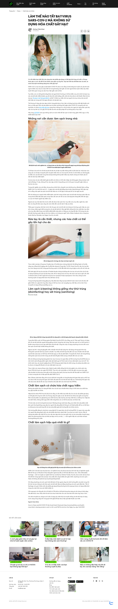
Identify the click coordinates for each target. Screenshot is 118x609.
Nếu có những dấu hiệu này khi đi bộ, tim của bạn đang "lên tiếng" (92, 566)
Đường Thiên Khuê (38, 29)
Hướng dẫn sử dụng (54, 581)
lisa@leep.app (22, 588)
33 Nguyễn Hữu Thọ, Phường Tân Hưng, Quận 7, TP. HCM (31, 581)
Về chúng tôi (95, 3)
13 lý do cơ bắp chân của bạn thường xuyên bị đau (56, 566)
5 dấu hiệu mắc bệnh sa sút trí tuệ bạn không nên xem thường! (57, 540)
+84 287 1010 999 (23, 586)
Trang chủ (12, 11)
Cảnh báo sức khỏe (28, 11)
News (18, 11)
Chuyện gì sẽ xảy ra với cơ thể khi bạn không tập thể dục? (22, 566)
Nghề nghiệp (104, 3)
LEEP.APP (37, 112)
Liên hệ (51, 583)
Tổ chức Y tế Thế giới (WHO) (41, 98)
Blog (50, 585)
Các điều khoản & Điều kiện (56, 591)
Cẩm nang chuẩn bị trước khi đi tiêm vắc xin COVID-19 (94, 540)
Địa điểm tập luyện (20, 3)
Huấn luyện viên (32, 3)
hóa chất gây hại (44, 107)
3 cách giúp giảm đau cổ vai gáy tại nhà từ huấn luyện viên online (23, 540)
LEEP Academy (69, 3)
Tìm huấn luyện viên (54, 589)
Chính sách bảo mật (54, 592)
